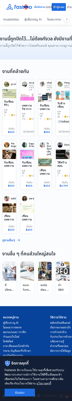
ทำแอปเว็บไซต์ (11, 336)
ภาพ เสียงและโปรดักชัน (16, 345)
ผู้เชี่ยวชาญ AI (33, 19)
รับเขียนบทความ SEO (9, 166)
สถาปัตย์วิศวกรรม (13, 355)
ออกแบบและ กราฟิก (14, 332)
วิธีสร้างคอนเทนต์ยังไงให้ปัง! (62, 167)
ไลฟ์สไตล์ (8, 341)
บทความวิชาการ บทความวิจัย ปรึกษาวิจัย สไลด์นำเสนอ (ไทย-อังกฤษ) (27, 121)
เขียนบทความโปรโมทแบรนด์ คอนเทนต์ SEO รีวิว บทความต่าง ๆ (27, 231)
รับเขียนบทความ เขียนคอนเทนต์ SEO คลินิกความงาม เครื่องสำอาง (27, 179)
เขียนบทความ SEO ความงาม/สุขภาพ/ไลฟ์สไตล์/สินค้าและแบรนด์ (9, 232)
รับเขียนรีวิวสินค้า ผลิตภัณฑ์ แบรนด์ (9, 110)
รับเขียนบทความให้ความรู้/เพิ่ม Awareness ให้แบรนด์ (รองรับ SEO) (45, 119)
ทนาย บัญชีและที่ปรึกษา (17, 350)
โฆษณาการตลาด (57, 19)
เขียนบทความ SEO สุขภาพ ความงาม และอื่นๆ (45, 180)
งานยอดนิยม (11, 19)
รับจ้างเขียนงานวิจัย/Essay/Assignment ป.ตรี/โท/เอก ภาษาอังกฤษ (62, 118)
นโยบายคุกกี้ (43, 383)
